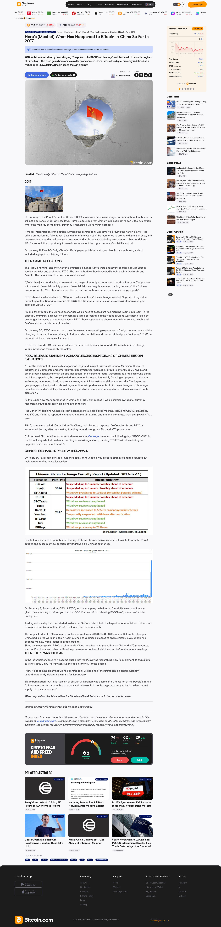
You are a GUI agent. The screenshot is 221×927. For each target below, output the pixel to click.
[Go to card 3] (185, 89)
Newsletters (122, 4)
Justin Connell (123, 76)
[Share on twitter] (141, 75)
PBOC (90, 860)
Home (71, 4)
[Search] (184, 4)
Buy (89, 4)
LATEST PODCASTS (175, 231)
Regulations (102, 860)
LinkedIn (182, 896)
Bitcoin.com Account (155, 882)
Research (109, 4)
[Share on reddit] (146, 75)
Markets (116, 887)
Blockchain (69, 32)
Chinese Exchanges (59, 860)
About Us (84, 882)
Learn (99, 4)
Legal (82, 900)
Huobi (73, 860)
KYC (82, 860)
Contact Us (85, 887)
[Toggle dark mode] (177, 4)
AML (27, 860)
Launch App (197, 4)
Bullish (139, 760)
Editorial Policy (86, 896)
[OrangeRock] (29, 18)
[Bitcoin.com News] (25, 4)
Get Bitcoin (199, 31)
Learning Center (120, 891)
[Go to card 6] (193, 89)
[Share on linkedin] (150, 75)
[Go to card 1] (179, 89)
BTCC (35, 860)
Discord (182, 891)
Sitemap (83, 904)
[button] (73, 74)
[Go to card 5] (191, 89)
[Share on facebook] (136, 75)
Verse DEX (151, 896)
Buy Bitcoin (151, 891)
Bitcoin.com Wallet (154, 887)
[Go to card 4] (188, 89)
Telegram (183, 882)
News (79, 4)
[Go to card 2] (182, 89)
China (44, 860)
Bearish (120, 760)
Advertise (136, 4)
